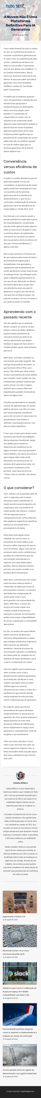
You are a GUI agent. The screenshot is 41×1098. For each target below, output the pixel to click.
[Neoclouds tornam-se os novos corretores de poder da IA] (20, 936)
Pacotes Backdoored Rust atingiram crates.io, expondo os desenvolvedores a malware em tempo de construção (20, 1032)
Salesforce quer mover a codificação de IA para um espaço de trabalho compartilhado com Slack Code (19, 991)
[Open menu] (33, 6)
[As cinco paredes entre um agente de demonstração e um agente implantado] (20, 1055)
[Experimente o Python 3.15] (20, 902)
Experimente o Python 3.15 (14, 917)
